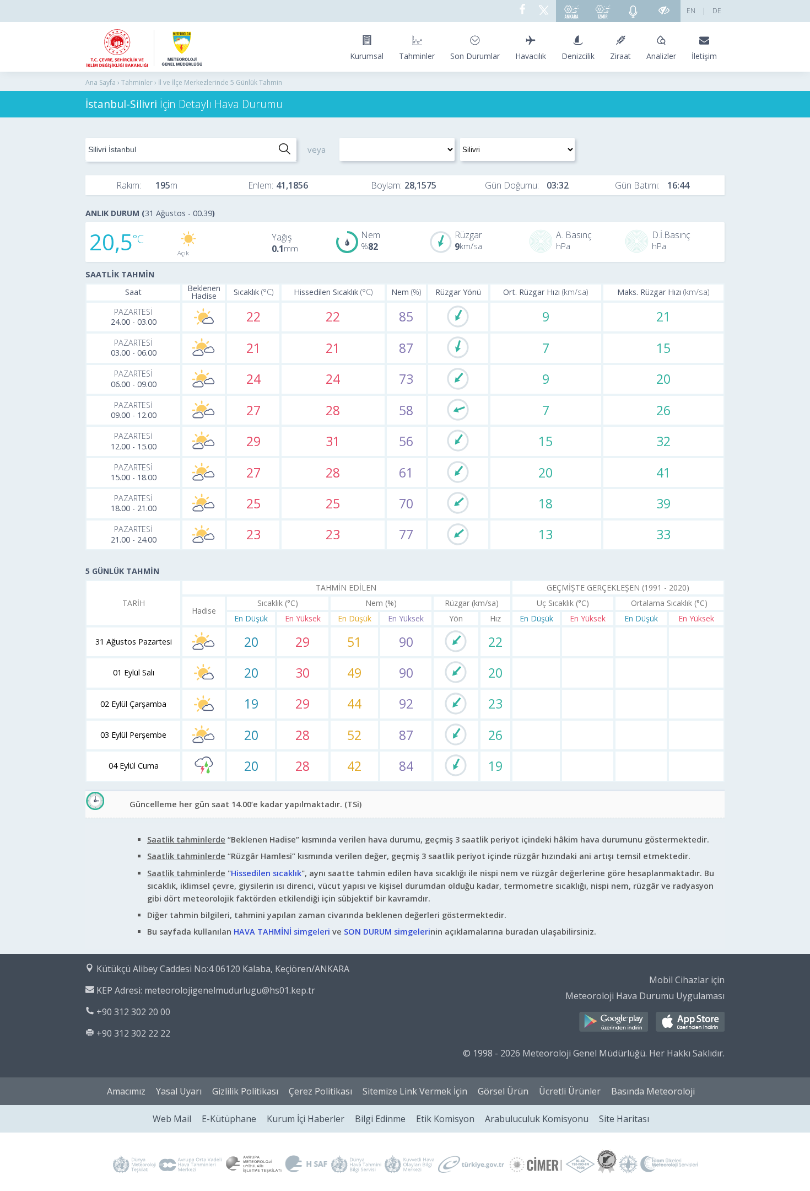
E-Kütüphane (229, 1119)
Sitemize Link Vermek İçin (415, 1091)
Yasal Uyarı (179, 1091)
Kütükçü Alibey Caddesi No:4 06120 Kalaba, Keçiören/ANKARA (222, 969)
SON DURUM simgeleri (387, 931)
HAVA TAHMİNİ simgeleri (282, 931)
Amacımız (126, 1091)
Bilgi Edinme (380, 1119)
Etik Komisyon (445, 1119)
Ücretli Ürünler (570, 1091)
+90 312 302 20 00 (133, 1012)
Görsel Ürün (503, 1091)
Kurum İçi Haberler (305, 1119)
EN (691, 10)
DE (716, 10)
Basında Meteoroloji (653, 1091)
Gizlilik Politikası (245, 1091)
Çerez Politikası (320, 1091)
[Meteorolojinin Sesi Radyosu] (633, 11)
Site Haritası (624, 1119)
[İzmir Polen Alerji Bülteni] (603, 11)
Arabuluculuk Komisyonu (536, 1119)
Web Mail (172, 1119)
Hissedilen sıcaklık (266, 873)
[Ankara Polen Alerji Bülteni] (571, 11)
